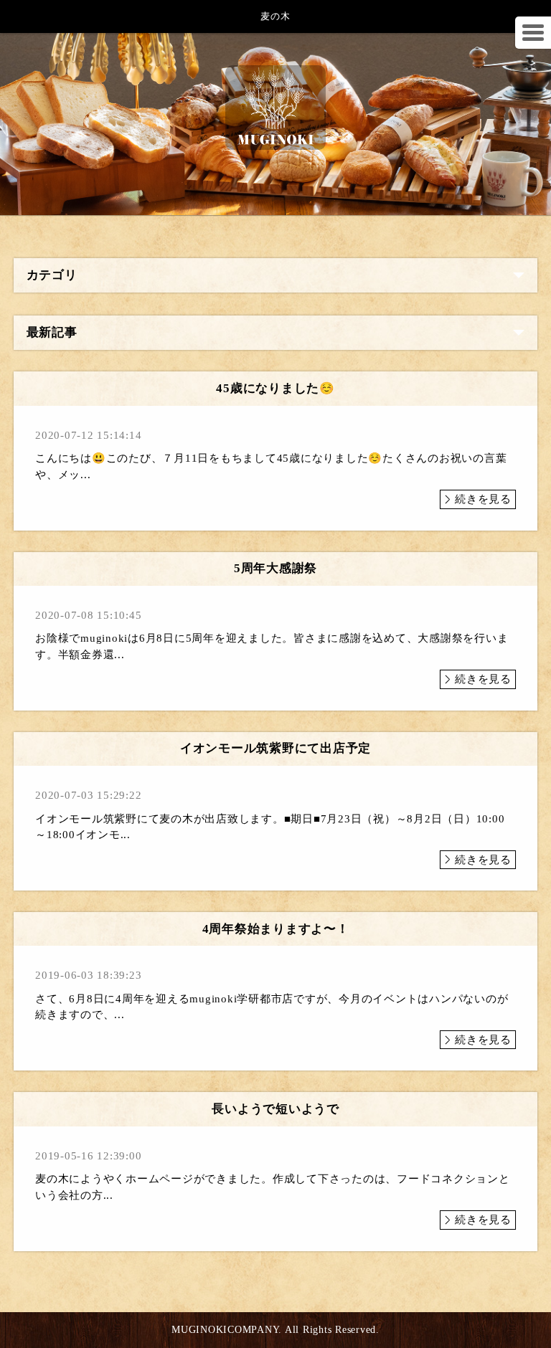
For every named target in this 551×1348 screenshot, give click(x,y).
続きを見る (483, 499)
